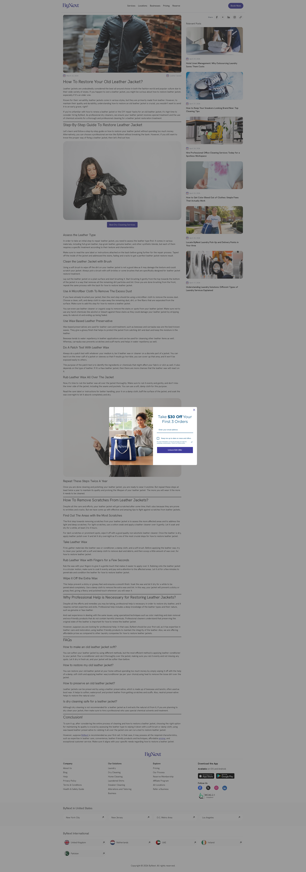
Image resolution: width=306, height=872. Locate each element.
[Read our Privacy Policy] (191, 442)
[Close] (194, 410)
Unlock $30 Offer (175, 450)
